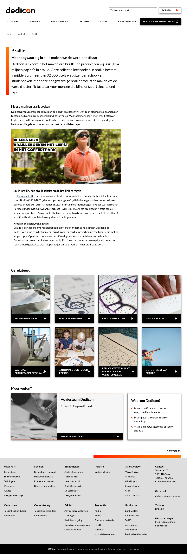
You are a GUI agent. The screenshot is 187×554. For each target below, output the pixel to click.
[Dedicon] (20, 10)
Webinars (9, 485)
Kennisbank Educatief (45, 471)
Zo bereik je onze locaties (167, 495)
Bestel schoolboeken (44, 485)
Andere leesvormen (74, 471)
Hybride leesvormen (105, 534)
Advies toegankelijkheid (76, 510)
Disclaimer (134, 548)
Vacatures (130, 476)
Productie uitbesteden (136, 534)
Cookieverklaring (116, 548)
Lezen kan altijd (72, 481)
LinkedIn (159, 508)
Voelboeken (131, 529)
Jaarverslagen (132, 485)
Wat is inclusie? (102, 471)
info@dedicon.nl (165, 481)
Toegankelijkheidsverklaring (91, 548)
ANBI (127, 490)
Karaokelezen (71, 476)
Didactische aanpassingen (77, 524)
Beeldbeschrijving (73, 520)
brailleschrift (25, 196)
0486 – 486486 (165, 477)
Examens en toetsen (44, 481)
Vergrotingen (131, 524)
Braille (98, 515)
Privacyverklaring (65, 548)
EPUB (98, 524)
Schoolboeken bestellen (159, 21)
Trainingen (9, 481)
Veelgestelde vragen (14, 495)
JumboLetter (131, 510)
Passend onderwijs (43, 476)
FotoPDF (99, 529)
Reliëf (128, 520)
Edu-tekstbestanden (105, 520)
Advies (7, 490)
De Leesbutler (71, 490)
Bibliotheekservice (73, 485)
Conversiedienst (72, 529)
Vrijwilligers (131, 481)
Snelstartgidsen (12, 476)
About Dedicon (132, 495)
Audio (98, 510)
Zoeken (166, 10)
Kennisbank (10, 471)
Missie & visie (131, 471)
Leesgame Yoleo (72, 495)
